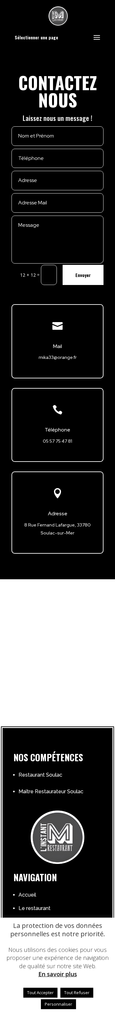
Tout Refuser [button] (76, 992)
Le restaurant (34, 908)
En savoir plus (57, 974)
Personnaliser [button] (58, 1004)
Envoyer (83, 275)
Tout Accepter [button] (40, 992)
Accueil (27, 895)
